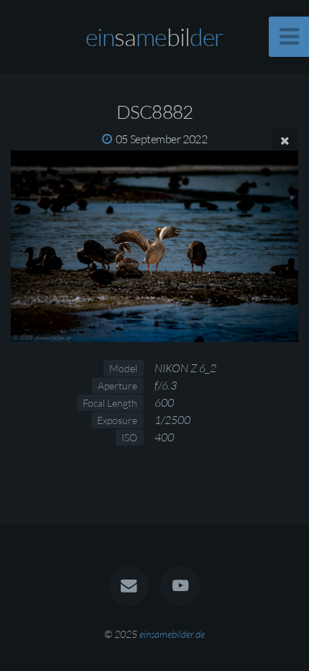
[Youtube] (180, 586)
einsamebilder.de (172, 634)
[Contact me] (129, 586)
